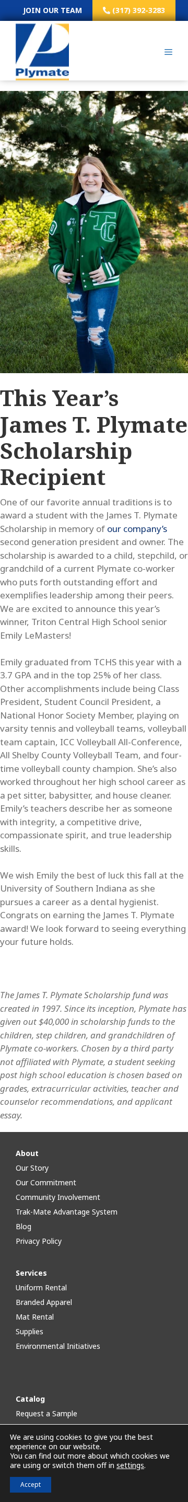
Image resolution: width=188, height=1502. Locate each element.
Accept (30, 1484)
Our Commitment (46, 1182)
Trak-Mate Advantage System (67, 1212)
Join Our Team (52, 10)
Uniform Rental (41, 1287)
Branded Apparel (44, 1302)
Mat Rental (35, 1317)
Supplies (29, 1331)
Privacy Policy (39, 1241)
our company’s (137, 529)
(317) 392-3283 (137, 10)
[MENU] (168, 52)
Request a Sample (46, 1413)
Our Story (32, 1168)
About (27, 1153)
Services (31, 1273)
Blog (23, 1226)
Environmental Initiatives (58, 1346)
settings (130, 1465)
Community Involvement (58, 1197)
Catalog (30, 1399)
